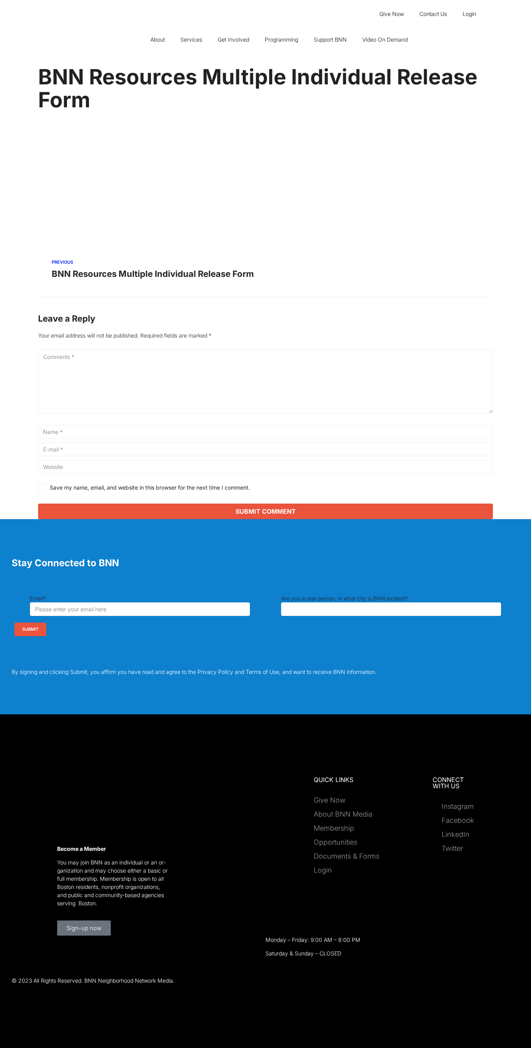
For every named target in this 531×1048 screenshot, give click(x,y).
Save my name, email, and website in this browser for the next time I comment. (150, 487)
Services (191, 39)
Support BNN (330, 39)
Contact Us (433, 13)
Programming (281, 39)
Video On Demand (385, 39)
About (157, 39)
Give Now (391, 13)
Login (469, 13)
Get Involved (233, 39)
